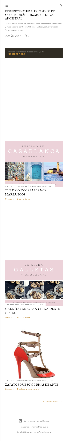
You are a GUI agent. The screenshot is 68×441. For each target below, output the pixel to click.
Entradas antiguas (52, 401)
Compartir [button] (10, 199)
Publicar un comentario (28, 389)
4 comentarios (23, 317)
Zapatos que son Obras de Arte (31, 384)
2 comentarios (23, 199)
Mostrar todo (16, 54)
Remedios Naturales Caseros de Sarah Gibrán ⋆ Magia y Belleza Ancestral (30, 14)
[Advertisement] (34, 99)
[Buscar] (61, 5)
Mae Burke (43, 427)
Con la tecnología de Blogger (37, 421)
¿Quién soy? (13, 35)
